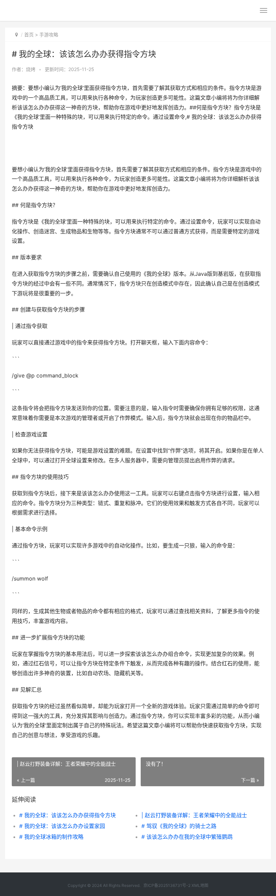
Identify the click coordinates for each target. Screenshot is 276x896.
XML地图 (200, 885)
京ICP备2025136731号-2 (167, 885)
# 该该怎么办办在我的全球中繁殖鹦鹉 (187, 836)
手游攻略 (48, 34)
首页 (29, 34)
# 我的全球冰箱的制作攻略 (51, 836)
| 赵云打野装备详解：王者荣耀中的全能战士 (194, 815)
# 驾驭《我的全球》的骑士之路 (178, 826)
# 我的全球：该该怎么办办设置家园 (62, 826)
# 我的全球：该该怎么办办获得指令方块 (67, 815)
